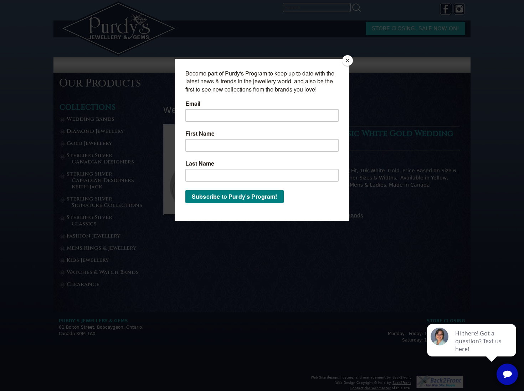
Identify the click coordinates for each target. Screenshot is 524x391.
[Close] (347, 60)
